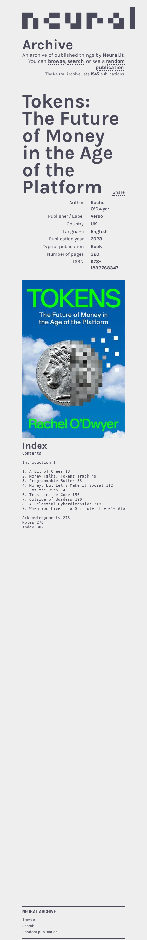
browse (56, 61)
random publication (110, 64)
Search (28, 926)
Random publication (40, 932)
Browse (28, 919)
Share (118, 192)
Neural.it (113, 55)
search (75, 61)
